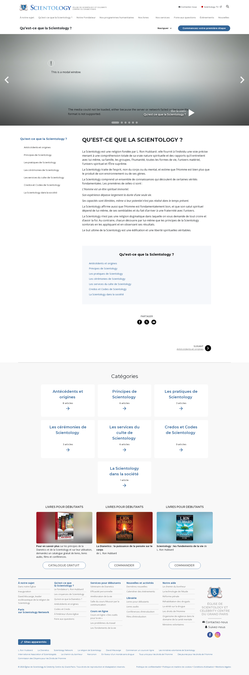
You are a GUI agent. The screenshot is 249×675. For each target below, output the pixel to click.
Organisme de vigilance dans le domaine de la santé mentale (178, 618)
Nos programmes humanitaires (116, 17)
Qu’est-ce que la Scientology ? (55, 17)
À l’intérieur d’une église (66, 614)
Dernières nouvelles (137, 586)
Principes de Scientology (103, 268)
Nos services (162, 17)
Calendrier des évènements (141, 591)
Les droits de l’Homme (174, 611)
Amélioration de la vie (101, 596)
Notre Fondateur (86, 17)
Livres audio (133, 606)
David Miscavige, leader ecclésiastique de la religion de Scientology (33, 599)
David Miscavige (113, 650)
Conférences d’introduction (140, 611)
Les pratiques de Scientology (106, 273)
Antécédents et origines (103, 263)
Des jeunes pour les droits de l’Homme (195, 654)
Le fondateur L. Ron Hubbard (69, 589)
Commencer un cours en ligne (140, 650)
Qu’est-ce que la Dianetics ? (68, 599)
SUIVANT (198, 346)
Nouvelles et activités (140, 583)
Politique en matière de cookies (177, 667)
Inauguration (24, 591)
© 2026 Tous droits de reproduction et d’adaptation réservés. (71, 667)
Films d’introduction (136, 616)
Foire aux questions (185, 17)
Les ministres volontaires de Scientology (177, 650)
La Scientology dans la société (106, 294)
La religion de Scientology (89, 650)
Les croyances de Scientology (69, 594)
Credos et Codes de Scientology (108, 289)
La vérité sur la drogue (174, 606)
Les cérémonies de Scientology (107, 278)
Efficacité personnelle (101, 591)
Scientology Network (63, 650)
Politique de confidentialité (148, 667)
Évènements (207, 17)
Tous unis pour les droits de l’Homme (156, 654)
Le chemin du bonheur (174, 586)
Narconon (92, 654)
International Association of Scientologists (37, 654)
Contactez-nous (189, 7)
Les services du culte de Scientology (110, 284)
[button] (115, 123)
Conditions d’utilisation (203, 667)
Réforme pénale (171, 596)
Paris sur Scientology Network (33, 611)
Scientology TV (211, 7)
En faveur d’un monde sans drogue (117, 654)
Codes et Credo (62, 609)
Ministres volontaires (173, 624)
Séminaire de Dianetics (102, 586)
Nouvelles (223, 17)
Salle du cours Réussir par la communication (104, 603)
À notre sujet (27, 17)
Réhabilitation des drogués (176, 601)
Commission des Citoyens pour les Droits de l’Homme (42, 658)
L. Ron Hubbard (25, 650)
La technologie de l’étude (175, 591)
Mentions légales (223, 667)
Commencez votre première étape (204, 28)
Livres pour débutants (138, 601)
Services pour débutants (105, 583)
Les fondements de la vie (103, 627)
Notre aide (169, 583)
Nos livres (143, 17)
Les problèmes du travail (102, 622)
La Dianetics (43, 650)
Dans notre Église (27, 586)
